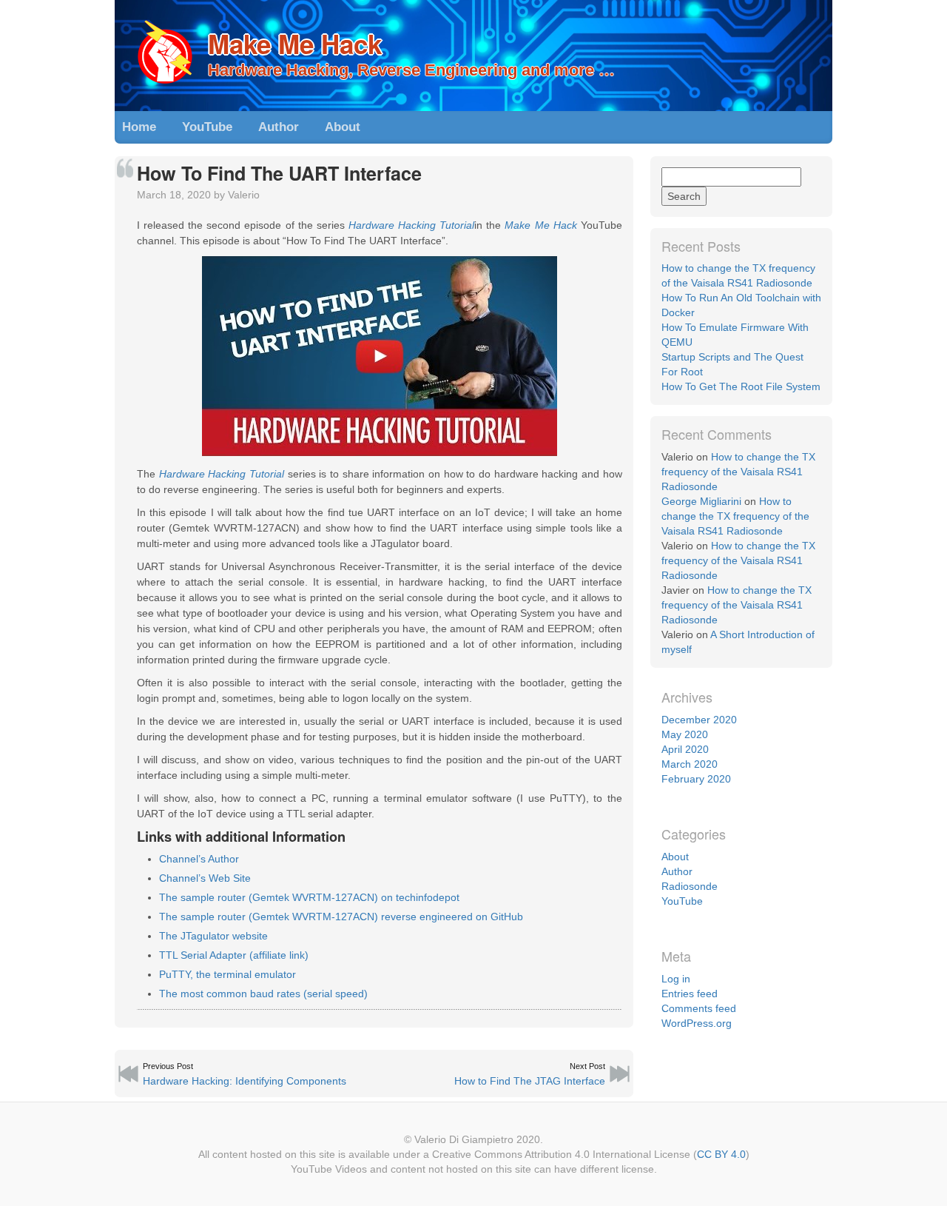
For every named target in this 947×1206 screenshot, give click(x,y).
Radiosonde (689, 886)
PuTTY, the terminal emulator (227, 974)
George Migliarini (701, 501)
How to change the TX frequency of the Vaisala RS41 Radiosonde (738, 471)
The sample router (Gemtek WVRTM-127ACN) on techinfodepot (309, 897)
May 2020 (684, 734)
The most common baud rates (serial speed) (263, 993)
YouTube (207, 127)
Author (278, 127)
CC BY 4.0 (721, 1154)
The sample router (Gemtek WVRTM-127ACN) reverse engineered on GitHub (341, 916)
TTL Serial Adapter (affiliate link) (234, 955)
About (342, 127)
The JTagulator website (213, 936)
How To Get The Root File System (740, 386)
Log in (675, 979)
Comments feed (698, 1008)
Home (139, 127)
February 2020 (696, 779)
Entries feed (689, 993)
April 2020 (685, 749)
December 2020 (699, 720)
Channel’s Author (199, 859)
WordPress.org (696, 1023)
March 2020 (689, 764)
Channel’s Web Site (205, 878)
